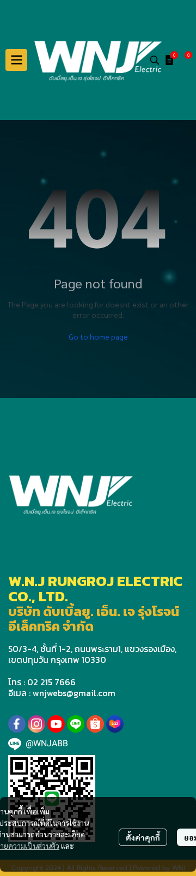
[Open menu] (16, 60)
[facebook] (17, 724)
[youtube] (56, 724)
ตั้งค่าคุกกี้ (143, 837)
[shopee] (95, 724)
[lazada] (115, 724)
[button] (154, 60)
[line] (75, 724)
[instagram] (36, 724)
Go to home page (98, 336)
